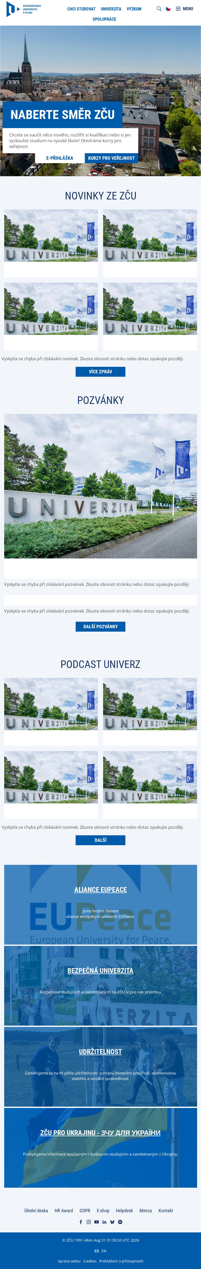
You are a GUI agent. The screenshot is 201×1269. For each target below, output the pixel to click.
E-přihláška (59, 158)
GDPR (85, 1210)
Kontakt (166, 1210)
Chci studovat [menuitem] (81, 9)
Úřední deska (36, 1210)
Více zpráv (100, 371)
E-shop (103, 1210)
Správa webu (69, 1261)
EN (104, 1250)
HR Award (64, 1210)
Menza (145, 1210)
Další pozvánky (100, 626)
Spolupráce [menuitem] (104, 19)
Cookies (90, 1261)
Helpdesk (124, 1210)
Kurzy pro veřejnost (111, 158)
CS (96, 1250)
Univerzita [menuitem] (111, 9)
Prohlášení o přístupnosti (121, 1261)
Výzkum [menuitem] (134, 9)
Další (101, 840)
